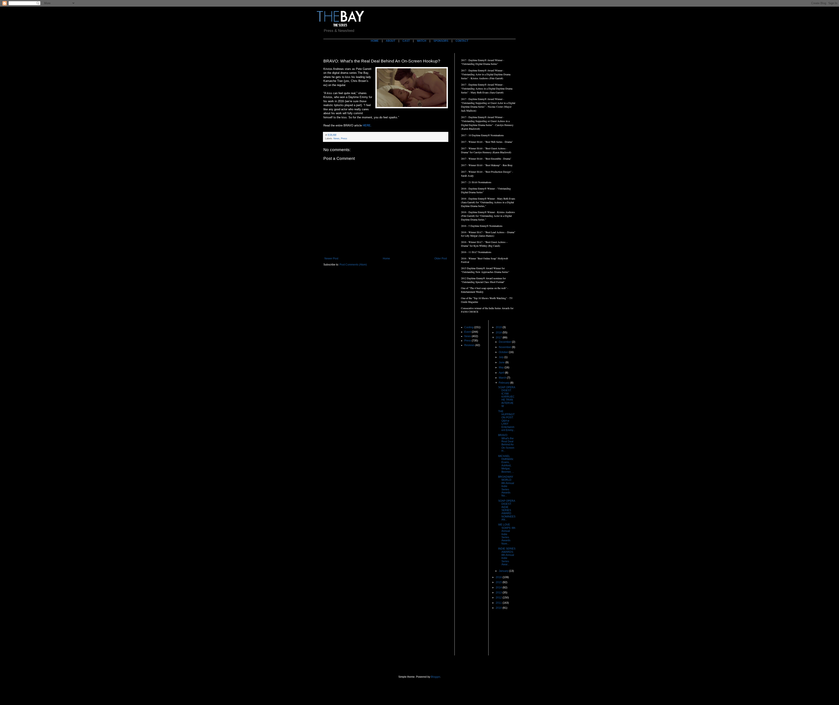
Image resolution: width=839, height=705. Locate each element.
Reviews (469, 345)
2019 (499, 327)
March (503, 377)
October (504, 352)
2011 (499, 602)
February (504, 382)
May (501, 367)
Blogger (435, 676)
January (504, 570)
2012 (499, 597)
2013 (499, 592)
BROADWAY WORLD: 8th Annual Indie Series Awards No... (506, 486)
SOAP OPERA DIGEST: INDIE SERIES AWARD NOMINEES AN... (506, 510)
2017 (499, 337)
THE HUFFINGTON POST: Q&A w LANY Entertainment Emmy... (506, 421)
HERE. (367, 125)
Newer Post (331, 258)
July (501, 357)
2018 (499, 332)
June (502, 362)
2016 (499, 577)
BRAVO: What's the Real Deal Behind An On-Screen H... (506, 443)
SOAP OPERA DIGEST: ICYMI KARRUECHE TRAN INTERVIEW (506, 397)
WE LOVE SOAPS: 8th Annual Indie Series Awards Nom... (506, 534)
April (502, 372)
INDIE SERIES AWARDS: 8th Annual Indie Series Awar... (506, 556)
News (336, 138)
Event (467, 331)
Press (344, 138)
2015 (499, 582)
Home (386, 258)
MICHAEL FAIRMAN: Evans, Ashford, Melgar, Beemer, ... (506, 464)
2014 (499, 587)
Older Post (440, 258)
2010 (499, 607)
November (505, 347)
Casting (468, 327)
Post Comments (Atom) (353, 264)
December (505, 341)
